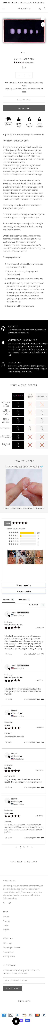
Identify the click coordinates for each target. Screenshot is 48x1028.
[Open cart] (45, 8)
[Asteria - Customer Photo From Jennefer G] (20, 553)
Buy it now (24, 108)
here (24, 91)
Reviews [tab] (6, 599)
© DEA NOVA (24, 1001)
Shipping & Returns (11, 947)
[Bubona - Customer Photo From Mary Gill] (29, 560)
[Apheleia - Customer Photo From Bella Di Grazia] (38, 553)
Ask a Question (25, 591)
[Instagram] (10, 902)
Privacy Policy (9, 956)
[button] (38, 654)
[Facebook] (4, 902)
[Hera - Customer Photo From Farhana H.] (38, 560)
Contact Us (8, 952)
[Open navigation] (3, 9)
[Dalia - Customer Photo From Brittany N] (20, 560)
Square (6, 929)
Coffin (5, 925)
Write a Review (25, 585)
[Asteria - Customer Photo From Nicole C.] (29, 553)
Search (6, 916)
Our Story (7, 943)
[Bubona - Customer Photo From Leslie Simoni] (12, 553)
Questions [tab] (22, 599)
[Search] (40, 9)
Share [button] (9, 654)
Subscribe (12, 988)
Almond (6, 921)
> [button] (32, 847)
